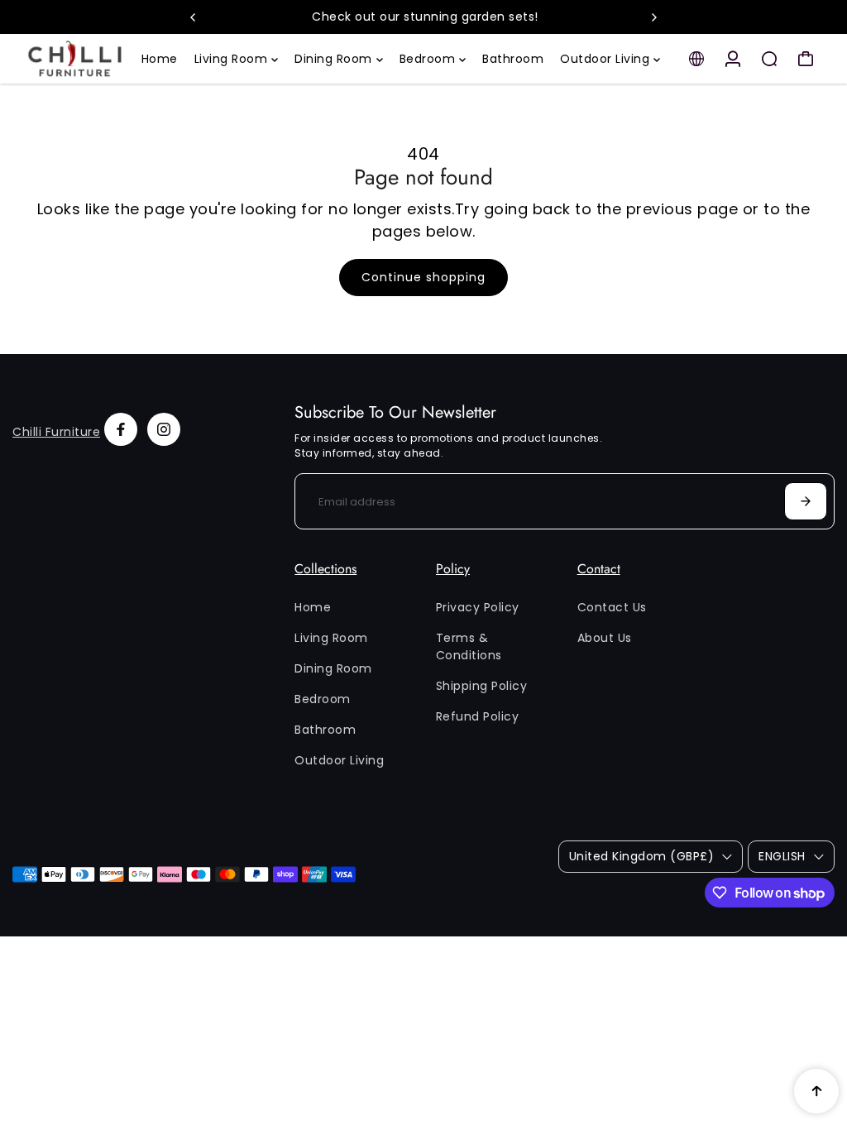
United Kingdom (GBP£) (642, 856)
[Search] (769, 58)
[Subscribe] (805, 501)
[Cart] (805, 58)
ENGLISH (782, 856)
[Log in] (732, 58)
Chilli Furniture (56, 432)
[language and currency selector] (696, 58)
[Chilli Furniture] (76, 59)
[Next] (653, 17)
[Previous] (193, 17)
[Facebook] (120, 429)
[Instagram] (163, 429)
